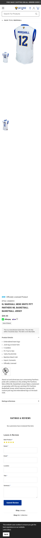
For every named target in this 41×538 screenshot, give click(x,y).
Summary (6, 485)
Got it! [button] (6, 534)
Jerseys (20, 510)
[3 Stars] (9, 442)
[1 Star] (5, 442)
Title (5, 476)
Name (5, 446)
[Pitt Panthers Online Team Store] (20, 8)
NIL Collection (20, 515)
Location (6, 466)
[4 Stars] (11, 442)
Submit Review (12, 503)
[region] (20, 368)
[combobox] (15, 14)
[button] (30, 8)
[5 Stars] (13, 442)
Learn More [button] (7, 529)
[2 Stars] (7, 442)
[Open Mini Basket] (37, 8)
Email (5, 456)
